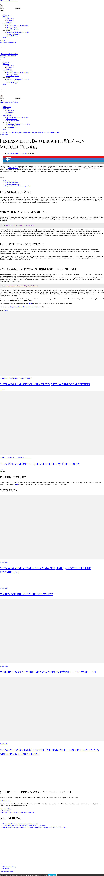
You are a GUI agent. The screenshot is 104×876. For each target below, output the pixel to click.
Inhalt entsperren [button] (5, 810)
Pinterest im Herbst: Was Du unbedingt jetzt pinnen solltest (20, 823)
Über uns (6, 17)
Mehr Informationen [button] (6, 809)
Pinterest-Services (11, 27)
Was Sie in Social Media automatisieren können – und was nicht (48, 672)
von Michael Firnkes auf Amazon (25, 307)
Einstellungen (52, 875)
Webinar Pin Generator (13, 34)
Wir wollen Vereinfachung (11, 182)
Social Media (4, 134)
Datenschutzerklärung (9, 867)
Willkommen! (7, 15)
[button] (7, 157)
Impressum (6, 868)
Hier (16, 484)
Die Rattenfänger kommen (11, 184)
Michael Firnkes (13, 168)
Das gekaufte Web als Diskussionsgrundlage (17, 186)
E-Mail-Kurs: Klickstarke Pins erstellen (18, 32)
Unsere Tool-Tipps (11, 36)
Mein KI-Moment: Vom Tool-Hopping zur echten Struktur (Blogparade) (24, 825)
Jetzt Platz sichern (5, 801)
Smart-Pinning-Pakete (12, 29)
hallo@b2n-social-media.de (8, 42)
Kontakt (8, 22)
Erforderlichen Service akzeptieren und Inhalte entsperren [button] (17, 812)
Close (2, 10)
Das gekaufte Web (9, 181)
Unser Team (10, 18)
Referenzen (9, 20)
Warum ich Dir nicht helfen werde (26, 594)
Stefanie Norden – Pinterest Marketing (17, 25)
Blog (4, 37)
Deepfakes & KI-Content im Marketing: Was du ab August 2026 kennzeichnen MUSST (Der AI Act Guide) (35, 827)
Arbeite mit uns (7, 24)
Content (6, 310)
